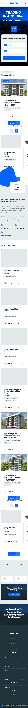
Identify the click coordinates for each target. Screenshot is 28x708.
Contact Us (8, 675)
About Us (7, 662)
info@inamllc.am (14, 643)
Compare (7, 666)
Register (7, 679)
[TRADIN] (14, 3)
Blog (6, 670)
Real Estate (8, 687)
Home (6, 657)
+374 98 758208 (14, 639)
